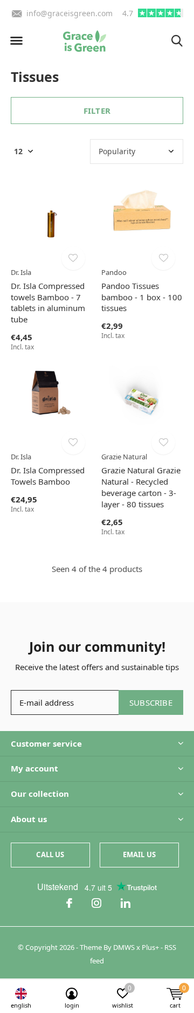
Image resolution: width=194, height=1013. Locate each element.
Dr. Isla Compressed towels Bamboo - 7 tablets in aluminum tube (48, 302)
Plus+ (150, 947)
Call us (50, 854)
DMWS (124, 947)
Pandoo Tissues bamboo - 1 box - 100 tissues (141, 297)
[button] (16, 41)
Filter (97, 110)
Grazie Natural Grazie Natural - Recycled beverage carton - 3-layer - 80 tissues (141, 487)
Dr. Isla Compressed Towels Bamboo (48, 476)
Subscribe (150, 702)
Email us (139, 854)
